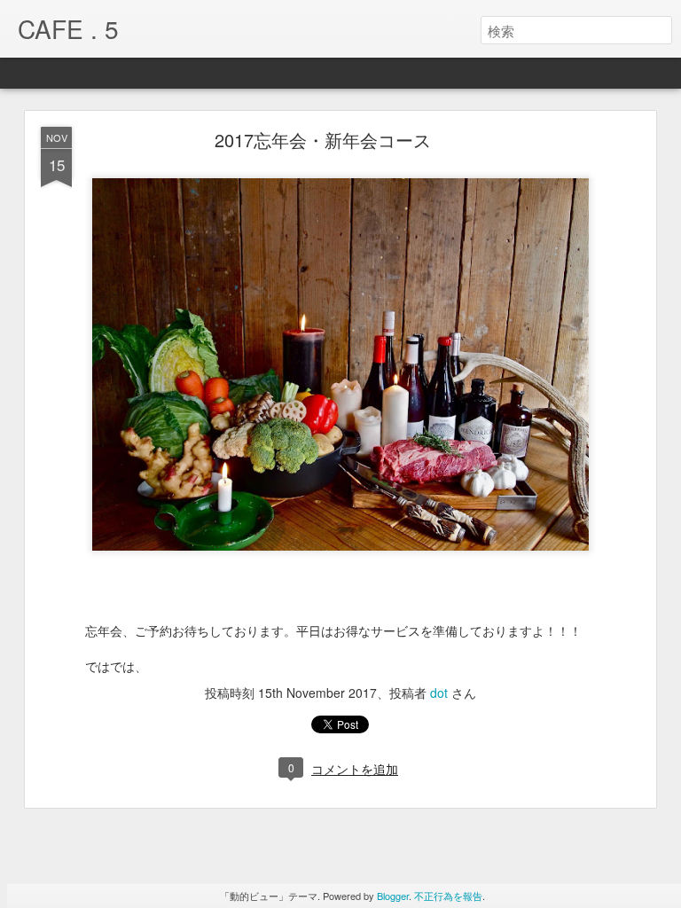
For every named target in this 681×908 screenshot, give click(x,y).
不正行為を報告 (448, 895)
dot (439, 692)
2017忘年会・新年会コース (323, 140)
